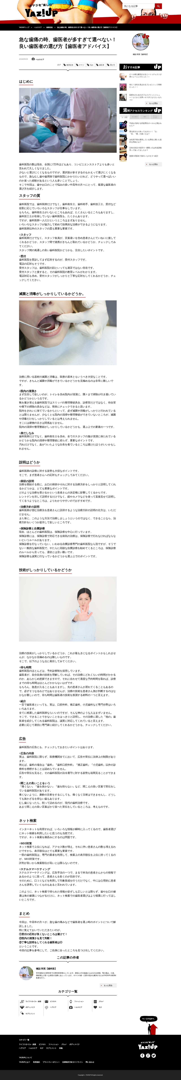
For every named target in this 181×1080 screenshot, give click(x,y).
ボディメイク (30, 1007)
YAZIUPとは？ (24, 1062)
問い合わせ (90, 1062)
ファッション (79, 1001)
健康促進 (69, 65)
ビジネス (53, 1001)
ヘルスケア (78, 1007)
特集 (61, 1048)
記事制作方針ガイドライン (73, 1062)
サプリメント (30, 1013)
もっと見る (108, 985)
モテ (100, 1007)
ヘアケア (53, 1007)
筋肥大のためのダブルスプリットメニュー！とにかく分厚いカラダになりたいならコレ (145, 97)
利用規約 (36, 1062)
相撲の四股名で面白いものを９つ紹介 (143, 156)
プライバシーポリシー (51, 1062)
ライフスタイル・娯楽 (33, 1001)
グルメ (101, 1001)
